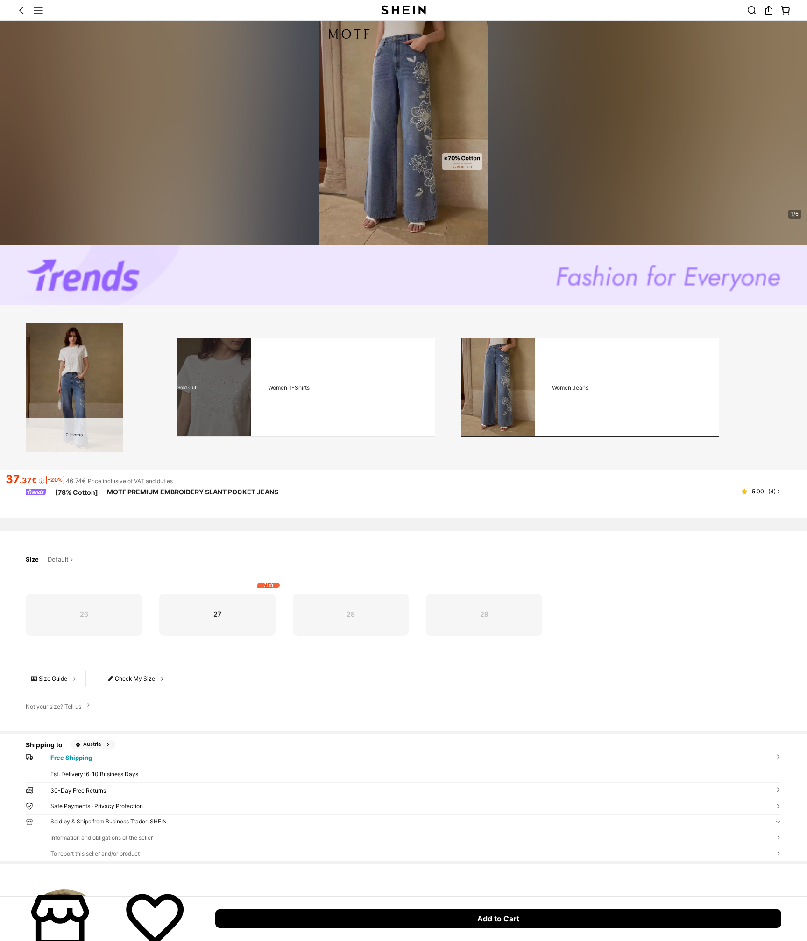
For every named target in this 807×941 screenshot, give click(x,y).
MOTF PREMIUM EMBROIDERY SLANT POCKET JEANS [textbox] (192, 492)
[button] (21, 10)
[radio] (84, 615)
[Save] (155, 918)
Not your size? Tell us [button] (53, 706)
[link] (751, 10)
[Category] (38, 10)
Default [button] (58, 559)
